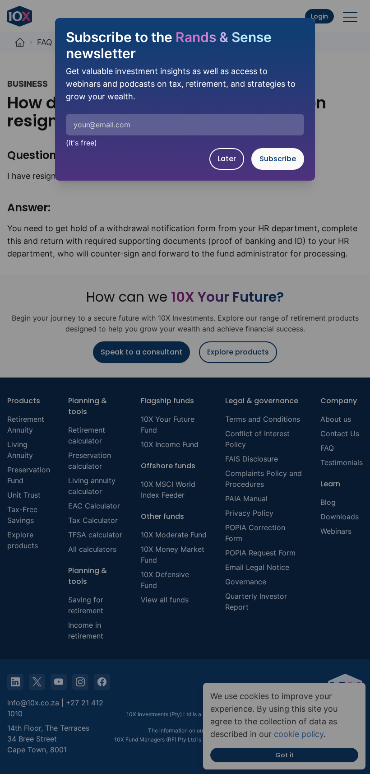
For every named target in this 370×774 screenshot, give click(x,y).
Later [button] (226, 159)
